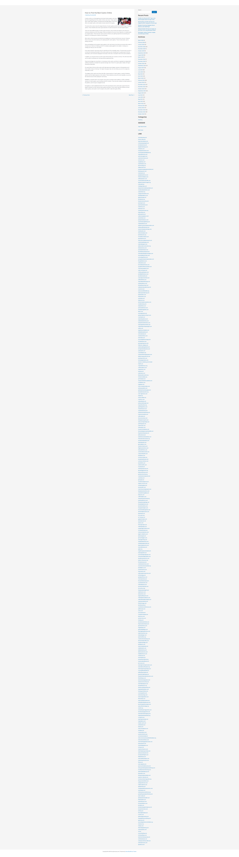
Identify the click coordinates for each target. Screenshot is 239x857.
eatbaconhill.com (142, 167)
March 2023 (140, 103)
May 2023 (140, 99)
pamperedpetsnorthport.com (144, 315)
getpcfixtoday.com (142, 197)
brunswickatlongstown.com (144, 509)
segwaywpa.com (141, 627)
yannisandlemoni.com (143, 307)
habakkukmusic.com (142, 653)
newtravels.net (141, 173)
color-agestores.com (142, 393)
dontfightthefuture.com (143, 274)
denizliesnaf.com (142, 605)
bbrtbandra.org (141, 199)
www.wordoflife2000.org (143, 290)
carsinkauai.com (141, 790)
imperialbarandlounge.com (144, 281)
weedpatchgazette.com (143, 309)
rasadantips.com (141, 161)
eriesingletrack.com (142, 313)
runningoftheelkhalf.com (143, 670)
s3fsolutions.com (142, 262)
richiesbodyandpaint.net (143, 143)
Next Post (131, 95)
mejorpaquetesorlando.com (144, 324)
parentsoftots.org (142, 636)
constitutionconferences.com (144, 607)
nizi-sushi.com (141, 515)
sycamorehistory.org (142, 734)
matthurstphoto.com (142, 784)
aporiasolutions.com (142, 625)
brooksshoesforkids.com (143, 622)
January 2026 (141, 44)
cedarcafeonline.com (142, 154)
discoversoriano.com (142, 418)
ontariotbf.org (141, 184)
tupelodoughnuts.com (143, 319)
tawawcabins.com (142, 294)
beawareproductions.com (143, 491)
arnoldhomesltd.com (142, 276)
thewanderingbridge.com (143, 502)
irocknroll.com (141, 289)
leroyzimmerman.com (143, 809)
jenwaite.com (141, 805)
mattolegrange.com (142, 526)
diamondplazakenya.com (143, 771)
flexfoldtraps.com (142, 678)
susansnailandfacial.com (143, 661)
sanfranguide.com (142, 423)
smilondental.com (142, 333)
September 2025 (142, 53)
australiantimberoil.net (143, 249)
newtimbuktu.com (142, 163)
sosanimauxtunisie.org (143, 210)
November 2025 (141, 48)
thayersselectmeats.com (143, 623)
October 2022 (141, 114)
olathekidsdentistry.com (143, 320)
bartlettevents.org (142, 234)
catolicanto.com (141, 373)
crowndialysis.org (142, 352)
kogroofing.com (141, 212)
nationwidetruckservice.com (144, 573)
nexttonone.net (141, 655)
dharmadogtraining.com (143, 827)
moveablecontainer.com (143, 236)
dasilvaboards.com (142, 442)
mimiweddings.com (142, 835)
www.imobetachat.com (143, 646)
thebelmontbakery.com (143, 176)
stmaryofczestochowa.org (144, 498)
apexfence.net (141, 844)
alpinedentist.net (142, 214)
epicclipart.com (141, 203)
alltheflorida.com (142, 786)
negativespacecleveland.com (144, 550)
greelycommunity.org (143, 474)
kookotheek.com (141, 218)
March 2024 (140, 78)
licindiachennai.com (142, 145)
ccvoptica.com (141, 717)
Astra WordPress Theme (131, 851)
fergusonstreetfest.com (143, 780)
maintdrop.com (141, 206)
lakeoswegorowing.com (143, 816)
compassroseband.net (143, 614)
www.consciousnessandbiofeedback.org (147, 737)
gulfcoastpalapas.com (143, 629)
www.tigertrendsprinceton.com (145, 665)
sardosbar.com (141, 298)
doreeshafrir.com (142, 487)
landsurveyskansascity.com (144, 687)
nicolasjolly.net (141, 466)
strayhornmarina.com (143, 446)
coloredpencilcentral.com (143, 277)
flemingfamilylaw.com (143, 812)
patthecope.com (141, 608)
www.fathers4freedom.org (144, 666)
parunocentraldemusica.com (144, 766)
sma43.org (140, 708)
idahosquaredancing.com (143, 292)
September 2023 (142, 90)
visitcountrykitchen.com (143, 532)
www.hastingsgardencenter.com (145, 741)
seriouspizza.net (141, 612)
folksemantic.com (142, 296)
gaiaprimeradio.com (142, 519)
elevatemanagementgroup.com (145, 807)
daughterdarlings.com (143, 146)
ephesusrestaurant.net (143, 752)
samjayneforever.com (143, 782)
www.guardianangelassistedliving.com (146, 767)
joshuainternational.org (143, 659)
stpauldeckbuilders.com (143, 689)
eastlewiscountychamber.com (144, 436)
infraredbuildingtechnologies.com (145, 253)
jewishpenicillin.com (142, 358)
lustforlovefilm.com (142, 464)
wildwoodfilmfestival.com (143, 227)
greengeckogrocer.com (143, 343)
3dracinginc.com (142, 427)
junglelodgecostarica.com (143, 528)
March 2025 (140, 57)
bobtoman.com (141, 208)
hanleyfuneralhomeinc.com (144, 322)
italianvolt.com (141, 300)
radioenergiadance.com (143, 216)
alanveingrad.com (142, 535)
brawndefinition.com (142, 449)
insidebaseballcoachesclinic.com (145, 788)
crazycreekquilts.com (143, 453)
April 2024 (140, 76)
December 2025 (141, 46)
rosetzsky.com (141, 478)
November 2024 (141, 61)
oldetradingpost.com (142, 244)
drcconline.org (141, 588)
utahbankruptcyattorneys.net (144, 287)
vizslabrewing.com (142, 304)
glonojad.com (141, 479)
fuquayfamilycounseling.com (144, 818)
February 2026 (141, 42)
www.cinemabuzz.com (143, 728)
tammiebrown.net (142, 521)
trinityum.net (141, 747)
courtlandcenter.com (142, 582)
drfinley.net (140, 810)
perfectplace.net (141, 378)
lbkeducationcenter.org (143, 375)
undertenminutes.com (143, 158)
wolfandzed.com (141, 724)
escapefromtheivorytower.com (145, 266)
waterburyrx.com (142, 592)
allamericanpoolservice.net (144, 356)
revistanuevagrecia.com (143, 481)
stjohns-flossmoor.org (143, 560)
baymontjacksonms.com (143, 545)
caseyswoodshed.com (143, 601)
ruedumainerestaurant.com (144, 476)
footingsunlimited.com (143, 691)
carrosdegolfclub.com (143, 257)
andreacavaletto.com (142, 388)
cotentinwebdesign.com (143, 242)
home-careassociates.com (144, 386)
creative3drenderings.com (144, 638)
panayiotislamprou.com (143, 219)
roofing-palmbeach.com (143, 272)
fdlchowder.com (141, 698)
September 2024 (142, 65)
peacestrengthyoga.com (143, 674)
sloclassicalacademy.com (143, 440)
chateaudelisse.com (142, 223)
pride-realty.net (141, 795)
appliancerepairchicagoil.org (144, 182)
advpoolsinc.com (142, 593)
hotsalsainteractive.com (143, 150)
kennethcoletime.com (143, 506)
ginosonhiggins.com (142, 537)
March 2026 (140, 40)
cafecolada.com (141, 416)
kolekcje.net (141, 371)
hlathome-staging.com (143, 345)
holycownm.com (141, 571)
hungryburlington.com (143, 507)
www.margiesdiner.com (143, 696)
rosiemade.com (141, 317)
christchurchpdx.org (142, 457)
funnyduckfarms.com (142, 803)
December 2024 (141, 59)
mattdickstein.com (142, 648)
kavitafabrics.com (142, 567)
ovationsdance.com (142, 367)
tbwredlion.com (141, 773)
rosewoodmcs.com (142, 732)
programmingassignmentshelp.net (145, 169)
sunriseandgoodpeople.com (144, 554)
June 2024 (140, 72)
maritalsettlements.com (143, 541)
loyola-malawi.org (142, 397)
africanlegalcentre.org (143, 470)
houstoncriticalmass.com (143, 429)
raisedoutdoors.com (142, 283)
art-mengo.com (141, 517)
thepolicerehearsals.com (143, 433)
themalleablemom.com (143, 504)
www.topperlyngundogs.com (144, 668)
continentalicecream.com (143, 451)
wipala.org (140, 395)
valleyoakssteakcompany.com (144, 599)
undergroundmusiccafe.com (144, 840)
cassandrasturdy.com (143, 410)
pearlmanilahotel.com (143, 204)
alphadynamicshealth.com (144, 797)
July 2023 (140, 95)
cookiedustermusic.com (143, 564)
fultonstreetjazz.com (142, 232)
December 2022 (141, 109)
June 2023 (140, 97)
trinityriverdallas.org (142, 377)
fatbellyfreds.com (142, 756)
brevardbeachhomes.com (143, 264)
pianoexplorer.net (142, 743)
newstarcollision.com (143, 335)
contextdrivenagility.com (143, 492)
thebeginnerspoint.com (143, 420)
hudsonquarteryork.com (143, 760)
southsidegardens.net (143, 745)
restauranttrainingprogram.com (145, 354)
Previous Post (86, 95)
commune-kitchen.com (143, 461)
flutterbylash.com (142, 799)
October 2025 (141, 50)
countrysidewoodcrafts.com (144, 180)
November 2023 (141, 86)
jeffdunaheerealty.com (143, 672)
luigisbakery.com (142, 721)
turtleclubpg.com (142, 575)
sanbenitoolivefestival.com (144, 412)
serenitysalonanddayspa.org (144, 152)
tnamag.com (141, 620)
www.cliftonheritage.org (143, 706)
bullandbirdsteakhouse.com (144, 702)
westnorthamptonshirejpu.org (144, 229)
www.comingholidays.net (143, 421)
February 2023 (141, 105)
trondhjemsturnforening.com (144, 769)
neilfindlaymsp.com (142, 584)
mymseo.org (141, 824)
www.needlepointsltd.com (144, 700)
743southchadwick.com (143, 268)
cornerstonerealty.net (143, 736)
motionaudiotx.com (142, 829)
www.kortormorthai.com (143, 681)
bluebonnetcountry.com (143, 201)
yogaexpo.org (141, 384)
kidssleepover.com (142, 171)
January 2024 (141, 82)
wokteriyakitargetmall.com (144, 347)
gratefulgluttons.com (142, 406)
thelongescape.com (142, 524)
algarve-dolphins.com (143, 534)
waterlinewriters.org (142, 633)
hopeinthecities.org (142, 405)
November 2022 (141, 111)
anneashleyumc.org (142, 685)
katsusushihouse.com (143, 472)
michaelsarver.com (142, 341)
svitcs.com (140, 610)
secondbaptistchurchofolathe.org (145, 822)
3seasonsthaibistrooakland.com (145, 380)
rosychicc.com (141, 399)
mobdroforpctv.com (142, 408)
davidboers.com (141, 644)
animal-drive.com (142, 618)
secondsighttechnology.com (144, 339)
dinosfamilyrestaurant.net (143, 251)
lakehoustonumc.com (143, 651)
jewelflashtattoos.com (143, 195)
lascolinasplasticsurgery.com (144, 704)
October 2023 (141, 88)
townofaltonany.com (142, 547)
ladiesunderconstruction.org (144, 246)
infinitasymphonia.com (143, 468)
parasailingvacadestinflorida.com (145, 794)
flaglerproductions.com (143, 448)
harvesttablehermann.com (144, 255)
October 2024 (141, 63)
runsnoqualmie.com (142, 693)
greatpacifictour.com (142, 577)
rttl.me (139, 831)
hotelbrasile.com (142, 231)
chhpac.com (140, 825)
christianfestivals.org (142, 530)
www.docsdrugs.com (142, 694)
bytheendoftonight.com (143, 403)
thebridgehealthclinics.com (144, 631)
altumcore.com (141, 616)
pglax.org (140, 549)
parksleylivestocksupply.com (144, 390)
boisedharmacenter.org (143, 391)
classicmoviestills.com (143, 414)
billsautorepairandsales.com (144, 775)
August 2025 (141, 55)
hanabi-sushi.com (142, 723)
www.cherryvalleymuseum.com (145, 240)
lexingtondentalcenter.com (144, 348)
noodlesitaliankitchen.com (144, 189)
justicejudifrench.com (143, 500)
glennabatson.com (142, 444)
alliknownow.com (142, 434)
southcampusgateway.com (144, 221)
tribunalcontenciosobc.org (144, 438)
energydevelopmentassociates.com (146, 259)
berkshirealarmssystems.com (144, 302)
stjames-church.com (142, 483)
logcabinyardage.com (143, 642)
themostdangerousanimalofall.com (145, 431)
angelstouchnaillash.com (143, 330)
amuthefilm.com (141, 463)
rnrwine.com (141, 814)
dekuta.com (140, 726)
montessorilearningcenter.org (144, 779)
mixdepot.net (141, 730)
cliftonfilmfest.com (142, 279)
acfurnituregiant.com (142, 156)
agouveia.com (141, 820)
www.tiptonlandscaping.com (144, 713)
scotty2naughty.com (142, 485)
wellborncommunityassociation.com (146, 225)
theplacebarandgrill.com (143, 590)
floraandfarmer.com (142, 261)
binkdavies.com (141, 455)
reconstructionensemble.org (144, 565)
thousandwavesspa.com (143, 580)
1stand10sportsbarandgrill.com (145, 326)
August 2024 (141, 67)
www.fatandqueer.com (143, 683)
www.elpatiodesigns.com (143, 758)
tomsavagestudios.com (143, 360)
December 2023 (141, 84)
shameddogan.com (142, 635)
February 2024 (141, 80)
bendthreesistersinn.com (143, 558)
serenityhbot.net (141, 657)
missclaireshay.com (142, 137)
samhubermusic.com (142, 842)
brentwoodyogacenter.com (144, 711)
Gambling (88, 15)
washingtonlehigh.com (143, 719)
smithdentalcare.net (142, 838)
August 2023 (141, 93)
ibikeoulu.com (141, 494)
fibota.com (140, 762)
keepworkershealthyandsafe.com (145, 188)
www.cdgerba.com (142, 764)
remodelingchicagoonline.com (144, 709)
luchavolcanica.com (142, 569)
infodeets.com (141, 148)
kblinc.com (140, 311)
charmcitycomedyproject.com (144, 489)
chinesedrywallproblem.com (144, 556)
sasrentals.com (141, 337)
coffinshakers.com (142, 496)
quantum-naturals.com (143, 777)
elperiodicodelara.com (143, 141)
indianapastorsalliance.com (144, 597)
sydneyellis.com (141, 350)
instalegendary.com (142, 186)
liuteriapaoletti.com (142, 552)
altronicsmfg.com (142, 165)
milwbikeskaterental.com (143, 543)
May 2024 (140, 74)
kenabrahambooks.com (143, 459)
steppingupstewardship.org (144, 715)
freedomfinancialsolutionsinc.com (145, 676)
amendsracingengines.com (144, 680)
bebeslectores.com (142, 247)
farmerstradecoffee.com (143, 640)
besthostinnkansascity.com (144, 837)
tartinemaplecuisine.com (143, 511)
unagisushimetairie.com (143, 193)
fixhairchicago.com (142, 603)
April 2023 (140, 101)
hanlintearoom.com (142, 801)
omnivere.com (141, 160)
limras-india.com (142, 139)
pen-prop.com (141, 663)
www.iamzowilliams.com (143, 739)
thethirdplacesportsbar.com (144, 751)
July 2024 (140, 69)
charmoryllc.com (141, 425)
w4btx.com (140, 328)
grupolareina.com (142, 238)
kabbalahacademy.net (143, 332)
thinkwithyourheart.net (143, 285)
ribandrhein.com (141, 369)
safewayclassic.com (142, 178)
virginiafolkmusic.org (142, 365)
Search (139, 10)
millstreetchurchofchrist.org (144, 792)
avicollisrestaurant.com (143, 586)
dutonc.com (140, 522)
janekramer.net (141, 513)
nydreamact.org (141, 191)
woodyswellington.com (143, 754)
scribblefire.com (141, 382)
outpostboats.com (142, 401)
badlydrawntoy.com (142, 650)
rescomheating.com (142, 833)
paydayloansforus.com (143, 175)
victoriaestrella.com (142, 579)
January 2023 (141, 107)
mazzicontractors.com (143, 749)
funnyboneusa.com (142, 562)
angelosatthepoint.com (143, 595)
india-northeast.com (142, 270)
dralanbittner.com (142, 305)
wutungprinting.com (142, 539)
